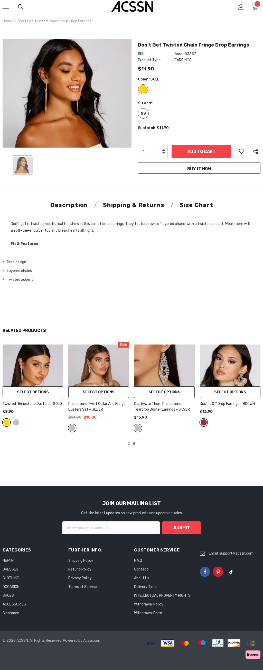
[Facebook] (205, 572)
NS (143, 113)
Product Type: (149, 60)
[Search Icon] (25, 7)
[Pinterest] (218, 572)
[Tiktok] (231, 572)
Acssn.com (92, 640)
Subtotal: (146, 128)
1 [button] (129, 443)
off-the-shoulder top (33, 230)
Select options (33, 392)
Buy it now (199, 168)
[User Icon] (241, 7)
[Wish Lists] (241, 151)
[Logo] (132, 6)
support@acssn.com (236, 553)
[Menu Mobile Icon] (6, 7)
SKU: (141, 54)
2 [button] (134, 443)
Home (7, 21)
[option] (67, 93)
